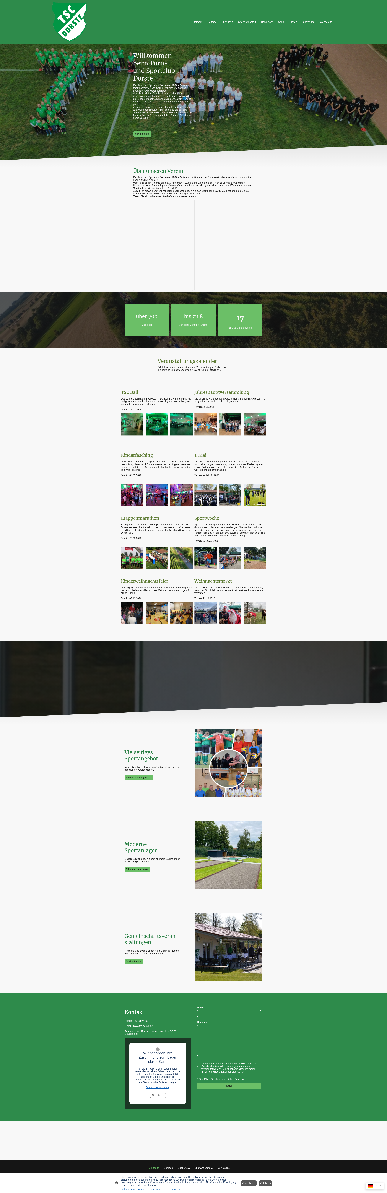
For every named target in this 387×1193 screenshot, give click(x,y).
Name (201, 1007)
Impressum (155, 1189)
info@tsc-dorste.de (143, 1026)
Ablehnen (265, 1183)
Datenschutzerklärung (158, 1087)
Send (229, 1086)
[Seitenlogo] (69, 22)
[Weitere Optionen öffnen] (236, 1168)
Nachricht (202, 1022)
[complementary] (375, 1186)
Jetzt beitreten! (142, 134)
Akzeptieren (157, 1095)
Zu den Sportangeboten (138, 777)
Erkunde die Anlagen (137, 869)
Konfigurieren (173, 1189)
